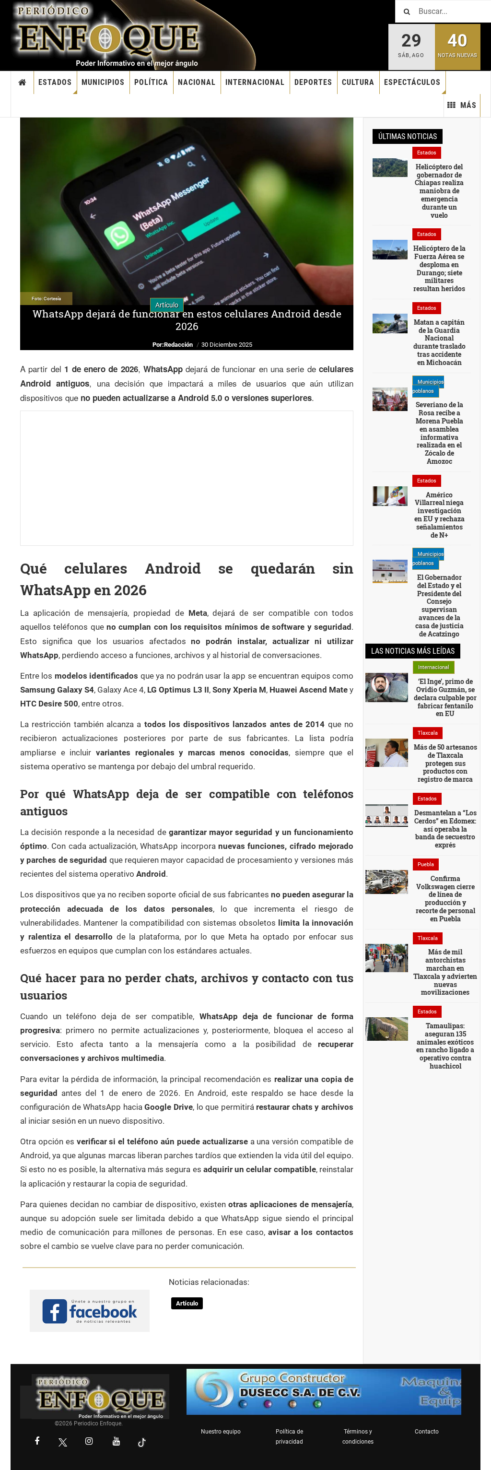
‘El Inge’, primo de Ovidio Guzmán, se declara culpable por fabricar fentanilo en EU (445, 697)
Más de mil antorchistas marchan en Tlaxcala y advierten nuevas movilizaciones (445, 972)
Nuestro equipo (221, 1431)
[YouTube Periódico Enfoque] (116, 1442)
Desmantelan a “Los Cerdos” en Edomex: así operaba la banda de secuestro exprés (445, 828)
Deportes (313, 82)
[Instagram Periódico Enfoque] (89, 1442)
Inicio (22, 82)
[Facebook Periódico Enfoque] (37, 1442)
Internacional (255, 82)
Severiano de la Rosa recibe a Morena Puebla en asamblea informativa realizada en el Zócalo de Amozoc (439, 433)
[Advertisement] (187, 478)
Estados (55, 82)
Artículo (187, 1303)
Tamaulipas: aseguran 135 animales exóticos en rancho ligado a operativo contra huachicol (445, 1045)
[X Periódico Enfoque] (62, 1442)
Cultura (358, 82)
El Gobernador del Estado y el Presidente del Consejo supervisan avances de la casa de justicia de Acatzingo (439, 605)
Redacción (178, 344)
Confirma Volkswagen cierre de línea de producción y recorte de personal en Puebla (445, 898)
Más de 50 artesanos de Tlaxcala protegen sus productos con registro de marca (445, 763)
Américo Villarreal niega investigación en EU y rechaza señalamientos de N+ (439, 515)
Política (151, 82)
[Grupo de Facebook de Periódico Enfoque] (90, 1303)
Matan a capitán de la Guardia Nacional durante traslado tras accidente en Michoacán (439, 342)
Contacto (427, 1431)
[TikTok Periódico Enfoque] (141, 1442)
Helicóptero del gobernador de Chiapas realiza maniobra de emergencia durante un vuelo (439, 191)
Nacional (197, 82)
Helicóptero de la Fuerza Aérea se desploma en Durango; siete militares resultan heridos (439, 268)
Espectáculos (412, 82)
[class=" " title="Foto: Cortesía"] (390, 167)
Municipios (103, 82)
